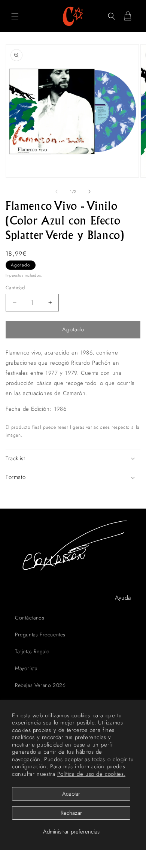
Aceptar (71, 794)
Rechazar (71, 813)
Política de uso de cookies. (91, 774)
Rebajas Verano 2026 (40, 685)
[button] (15, 16)
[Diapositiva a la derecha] (89, 191)
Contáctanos (30, 617)
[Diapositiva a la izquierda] (56, 191)
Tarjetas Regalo (32, 651)
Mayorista (26, 668)
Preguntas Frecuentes (40, 634)
